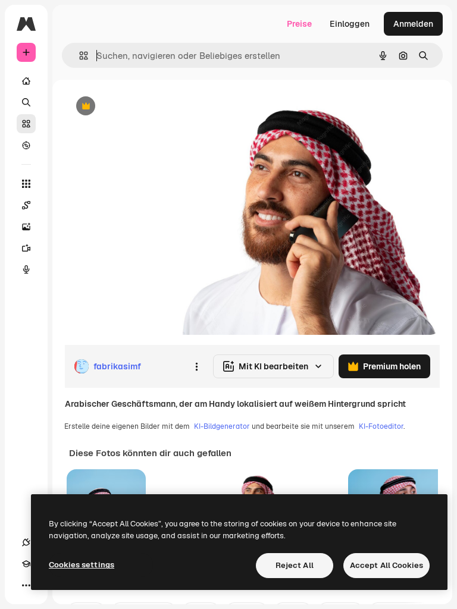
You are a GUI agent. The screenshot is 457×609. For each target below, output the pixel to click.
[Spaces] (26, 205)
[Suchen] (26, 102)
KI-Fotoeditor (381, 426)
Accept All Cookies (386, 565)
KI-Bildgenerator (222, 426)
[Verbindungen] (26, 542)
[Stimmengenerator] (26, 269)
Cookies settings (81, 565)
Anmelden (413, 23)
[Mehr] (26, 585)
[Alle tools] (26, 183)
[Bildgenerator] (26, 226)
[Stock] (26, 123)
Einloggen (350, 23)
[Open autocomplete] (78, 55)
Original (140, 106)
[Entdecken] (26, 145)
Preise (299, 23)
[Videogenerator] (26, 248)
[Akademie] (26, 563)
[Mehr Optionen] (196, 366)
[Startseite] (26, 80)
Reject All (295, 565)
